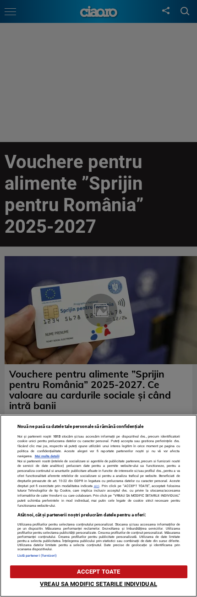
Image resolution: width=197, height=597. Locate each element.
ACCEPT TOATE (98, 571)
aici (96, 486)
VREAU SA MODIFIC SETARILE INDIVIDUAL (98, 584)
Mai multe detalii (47, 456)
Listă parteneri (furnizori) (37, 555)
